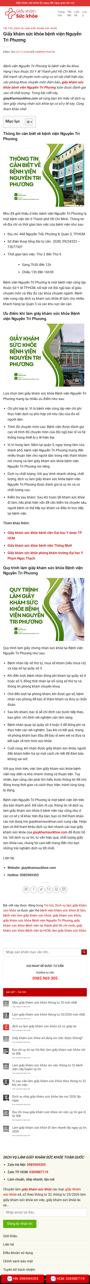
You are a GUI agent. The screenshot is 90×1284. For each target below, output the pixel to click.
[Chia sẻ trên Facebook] (33, 889)
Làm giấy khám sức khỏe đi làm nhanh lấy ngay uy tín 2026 (49, 1129)
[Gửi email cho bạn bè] (48, 889)
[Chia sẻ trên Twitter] (41, 889)
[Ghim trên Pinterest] (56, 889)
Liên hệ (76, 13)
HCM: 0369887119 (71, 1279)
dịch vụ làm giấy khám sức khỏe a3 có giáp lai (44, 1026)
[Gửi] (84, 952)
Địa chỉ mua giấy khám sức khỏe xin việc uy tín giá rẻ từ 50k (49, 1114)
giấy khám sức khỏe (67, 915)
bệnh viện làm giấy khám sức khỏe (27, 915)
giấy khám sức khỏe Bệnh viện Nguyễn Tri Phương (38, 920)
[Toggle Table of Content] (26, 122)
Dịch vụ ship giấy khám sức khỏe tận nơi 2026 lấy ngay (46, 1098)
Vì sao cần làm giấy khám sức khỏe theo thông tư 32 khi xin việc (49, 1083)
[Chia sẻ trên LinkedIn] (63, 889)
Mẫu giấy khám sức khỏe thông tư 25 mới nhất (44, 1002)
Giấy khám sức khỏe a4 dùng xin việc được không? (47, 1038)
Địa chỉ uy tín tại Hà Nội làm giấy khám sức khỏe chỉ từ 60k (48, 1051)
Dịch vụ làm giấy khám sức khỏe (35, 28)
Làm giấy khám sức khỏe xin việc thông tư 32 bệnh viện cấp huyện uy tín (47, 1067)
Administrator (45, 52)
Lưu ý (84, 13)
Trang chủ (61, 13)
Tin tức (69, 13)
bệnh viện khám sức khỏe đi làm (62, 910)
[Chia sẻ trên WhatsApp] (26, 889)
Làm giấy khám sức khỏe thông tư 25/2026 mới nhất (48, 1014)
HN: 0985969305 (25, 1279)
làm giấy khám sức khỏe (69, 930)
